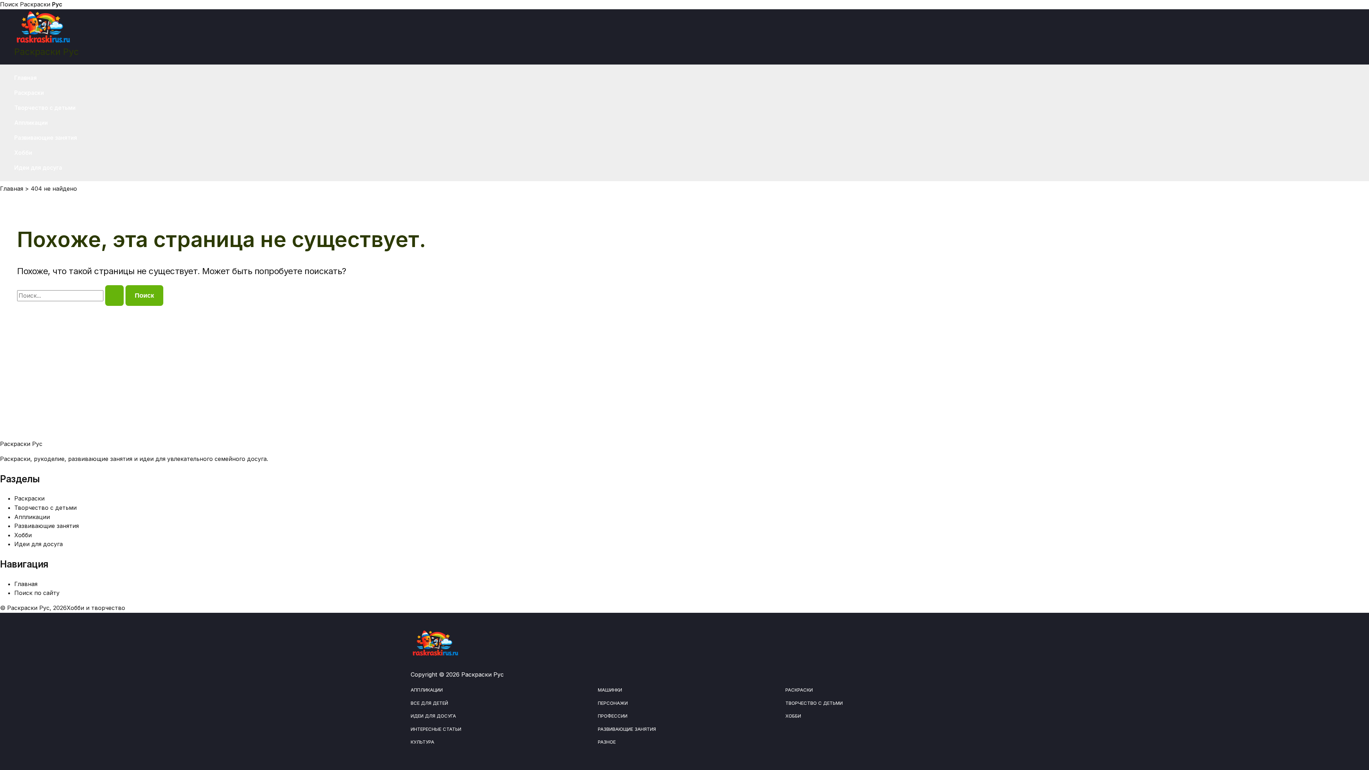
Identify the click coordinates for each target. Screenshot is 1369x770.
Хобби (23, 152)
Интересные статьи (436, 729)
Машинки (610, 690)
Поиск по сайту (37, 592)
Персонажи (613, 703)
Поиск (9, 4)
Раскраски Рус (46, 51)
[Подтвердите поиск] (114, 295)
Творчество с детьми (45, 107)
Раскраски (41, 4)
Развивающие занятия (45, 137)
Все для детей (429, 703)
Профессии (612, 716)
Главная (25, 77)
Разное (607, 742)
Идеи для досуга (38, 167)
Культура (422, 742)
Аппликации (31, 122)
